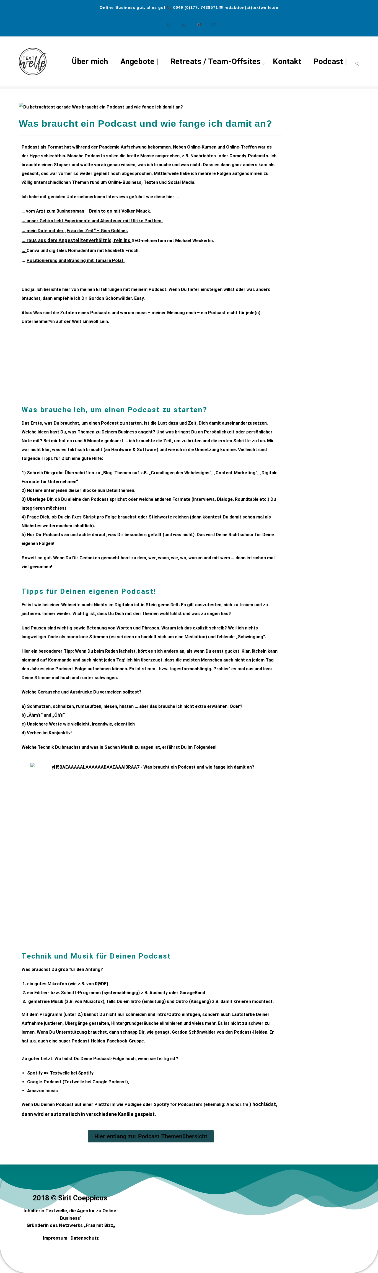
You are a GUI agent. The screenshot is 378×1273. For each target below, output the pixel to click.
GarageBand (192, 992)
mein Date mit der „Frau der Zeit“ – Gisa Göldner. (77, 230)
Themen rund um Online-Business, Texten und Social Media (133, 182)
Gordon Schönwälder (110, 298)
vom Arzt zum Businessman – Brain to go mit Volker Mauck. (88, 211)
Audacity (158, 992)
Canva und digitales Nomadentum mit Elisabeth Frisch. (83, 250)
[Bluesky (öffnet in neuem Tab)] (196, 22)
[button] (27, 364)
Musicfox (93, 1001)
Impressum (55, 1238)
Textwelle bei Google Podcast (95, 1081)
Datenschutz (85, 1238)
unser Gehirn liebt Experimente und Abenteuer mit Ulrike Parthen (94, 220)
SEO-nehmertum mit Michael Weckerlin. (172, 240)
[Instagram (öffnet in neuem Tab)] (166, 22)
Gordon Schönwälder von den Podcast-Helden (219, 1032)
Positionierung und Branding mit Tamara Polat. (76, 260)
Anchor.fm (237, 1104)
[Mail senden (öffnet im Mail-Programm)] (211, 22)
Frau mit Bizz (99, 1225)
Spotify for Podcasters (178, 1104)
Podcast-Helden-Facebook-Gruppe (108, 1041)
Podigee (133, 1104)
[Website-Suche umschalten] (357, 61)
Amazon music (42, 1090)
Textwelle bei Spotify (72, 1073)
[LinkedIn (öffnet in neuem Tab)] (181, 22)
